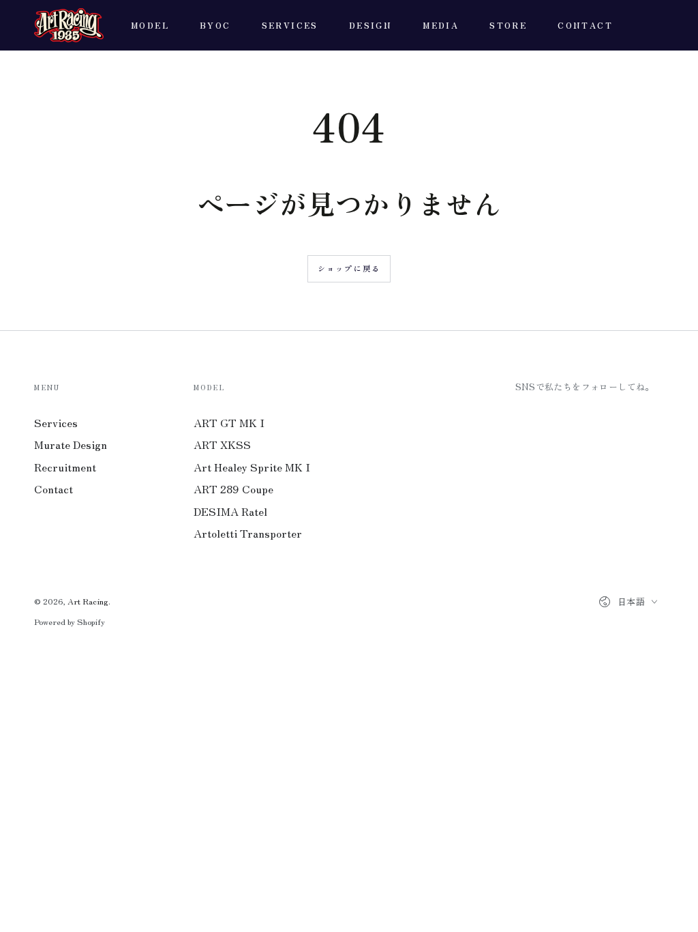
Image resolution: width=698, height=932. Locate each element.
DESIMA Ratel (230, 511)
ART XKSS (222, 444)
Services (56, 422)
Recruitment (65, 466)
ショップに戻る (349, 268)
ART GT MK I (229, 422)
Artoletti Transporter (248, 533)
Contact (53, 488)
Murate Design (70, 444)
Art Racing (87, 601)
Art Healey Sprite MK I (252, 466)
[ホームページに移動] (69, 25)
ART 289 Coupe (233, 488)
